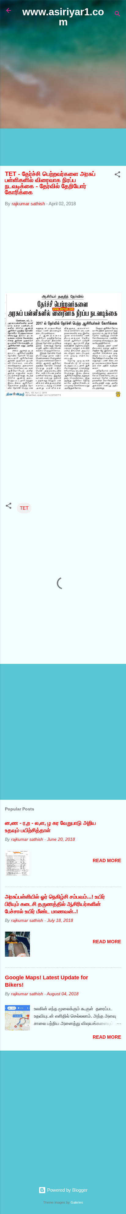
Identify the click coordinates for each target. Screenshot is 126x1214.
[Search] (117, 15)
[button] (117, 175)
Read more (107, 860)
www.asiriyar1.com (63, 17)
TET (24, 508)
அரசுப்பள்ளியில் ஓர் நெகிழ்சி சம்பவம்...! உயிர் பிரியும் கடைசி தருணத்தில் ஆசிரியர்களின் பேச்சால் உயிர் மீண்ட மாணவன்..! (55, 904)
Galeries (77, 1202)
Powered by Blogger (66, 1190)
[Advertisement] (63, 97)
